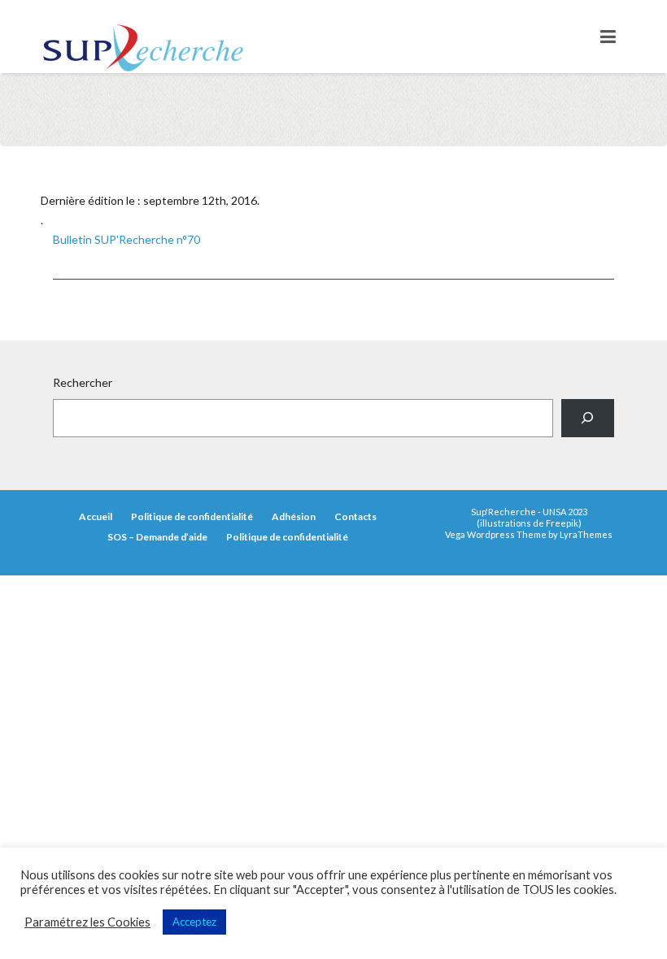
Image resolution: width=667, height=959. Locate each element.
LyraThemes (586, 534)
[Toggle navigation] (608, 36)
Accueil (95, 516)
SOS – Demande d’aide (157, 537)
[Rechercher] (587, 418)
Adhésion (294, 516)
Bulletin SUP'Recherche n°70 (126, 239)
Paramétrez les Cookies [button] (87, 922)
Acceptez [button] (194, 921)
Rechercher (82, 382)
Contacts (355, 516)
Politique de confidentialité (192, 516)
